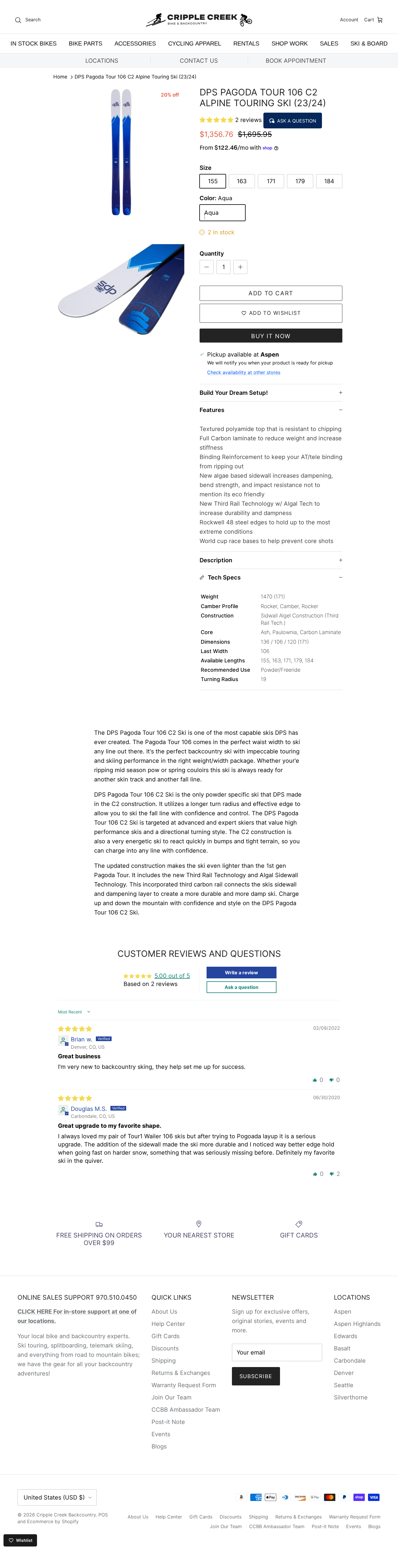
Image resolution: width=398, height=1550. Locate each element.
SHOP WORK (290, 43)
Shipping (164, 1360)
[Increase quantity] (240, 267)
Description (216, 560)
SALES (329, 43)
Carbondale (350, 1360)
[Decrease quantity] (207, 267)
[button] (217, 119)
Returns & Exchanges (181, 1372)
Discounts (165, 1348)
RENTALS (246, 43)
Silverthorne (351, 1397)
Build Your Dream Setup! (234, 392)
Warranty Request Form (184, 1385)
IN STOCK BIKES (33, 43)
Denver (344, 1372)
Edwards (345, 1336)
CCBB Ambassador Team (186, 1409)
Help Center (168, 1323)
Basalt (342, 1348)
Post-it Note (168, 1421)
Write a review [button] (241, 972)
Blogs (159, 1446)
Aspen (342, 1311)
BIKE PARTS (85, 43)
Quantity (212, 253)
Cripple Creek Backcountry (66, 1515)
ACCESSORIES (135, 43)
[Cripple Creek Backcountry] (199, 20)
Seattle (343, 1385)
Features (212, 409)
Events (161, 1434)
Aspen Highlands (357, 1323)
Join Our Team (171, 1397)
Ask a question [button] (241, 987)
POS (103, 1515)
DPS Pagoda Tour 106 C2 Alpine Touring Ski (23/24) (135, 77)
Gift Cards (165, 1336)
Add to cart (271, 293)
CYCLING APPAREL (194, 43)
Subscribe (255, 1376)
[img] (75, 1028)
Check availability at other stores (243, 372)
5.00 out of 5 (172, 975)
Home (60, 77)
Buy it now (271, 336)
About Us (164, 1311)
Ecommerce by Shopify (53, 1521)
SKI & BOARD (369, 43)
